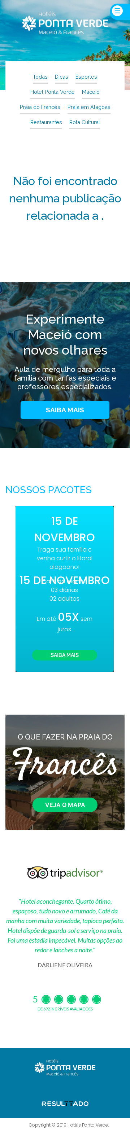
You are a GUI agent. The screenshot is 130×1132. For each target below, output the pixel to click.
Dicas (61, 77)
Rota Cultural (84, 122)
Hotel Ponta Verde (52, 92)
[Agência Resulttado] (65, 1103)
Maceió (91, 92)
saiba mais (65, 410)
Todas (40, 77)
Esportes (86, 77)
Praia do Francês (40, 107)
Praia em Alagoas (89, 107)
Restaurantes (46, 122)
